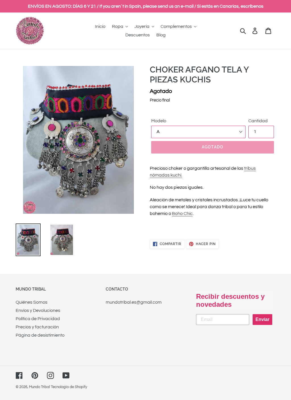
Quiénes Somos (31, 302)
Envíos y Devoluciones (38, 310)
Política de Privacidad (38, 318)
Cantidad (258, 121)
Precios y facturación (37, 327)
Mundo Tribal (39, 387)
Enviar (262, 319)
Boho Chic (182, 213)
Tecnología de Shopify (69, 387)
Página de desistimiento (40, 335)
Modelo (158, 121)
